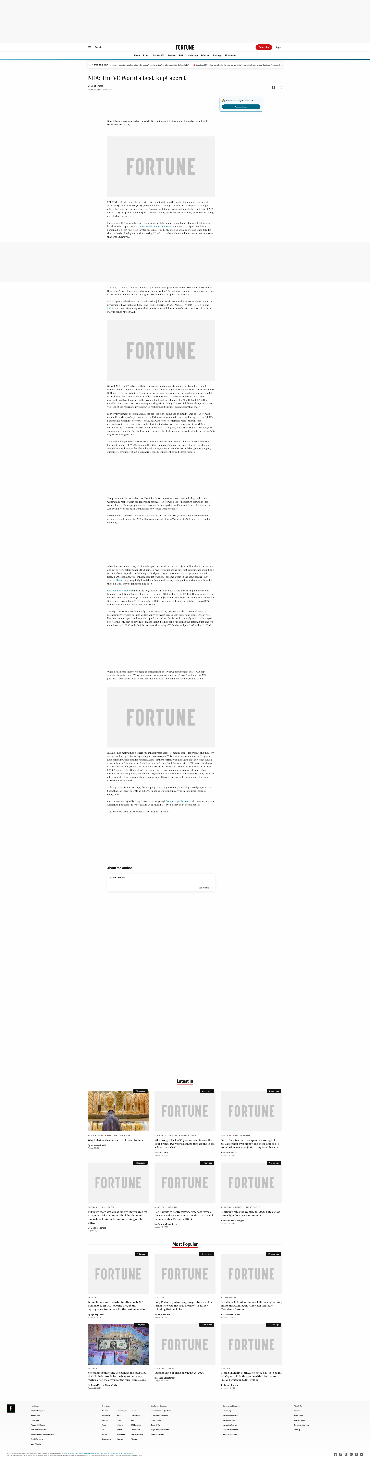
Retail (119, 1420)
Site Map (297, 1430)
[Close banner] (259, 100)
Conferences (135, 1430)
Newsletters (96, 1135)
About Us (297, 1411)
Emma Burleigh (231, 1385)
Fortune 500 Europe (38, 1425)
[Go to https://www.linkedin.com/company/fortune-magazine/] (346, 1454)
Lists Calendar (36, 1444)
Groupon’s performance (178, 801)
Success (226, 1135)
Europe (104, 1434)
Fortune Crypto (122, 1411)
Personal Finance (232, 1207)
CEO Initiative (136, 1425)
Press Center (298, 1415)
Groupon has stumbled (119, 590)
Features (134, 1411)
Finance (171, 55)
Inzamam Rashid (99, 1146)
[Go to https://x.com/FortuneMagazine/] (340, 1454)
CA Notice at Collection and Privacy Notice (95, 1453)
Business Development (230, 1430)
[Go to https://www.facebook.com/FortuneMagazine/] (335, 1454)
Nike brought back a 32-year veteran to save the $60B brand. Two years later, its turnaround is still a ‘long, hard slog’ (185, 1143)
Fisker (110, 308)
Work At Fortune (299, 1420)
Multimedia (230, 55)
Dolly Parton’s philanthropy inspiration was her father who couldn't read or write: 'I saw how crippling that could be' (183, 1305)
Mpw (132, 1420)
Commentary (228, 1298)
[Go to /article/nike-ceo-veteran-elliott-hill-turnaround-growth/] (185, 1111)
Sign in (279, 47)
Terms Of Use (155, 1425)
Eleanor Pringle (98, 1228)
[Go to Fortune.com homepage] (185, 47)
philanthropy (243, 1135)
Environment (106, 1439)
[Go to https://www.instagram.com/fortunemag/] (351, 1454)
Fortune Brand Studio (230, 1415)
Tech (181, 55)
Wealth (172, 1207)
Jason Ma (95, 1385)
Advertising (227, 1411)
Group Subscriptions (230, 1434)
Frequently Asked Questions (161, 1411)
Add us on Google (241, 107)
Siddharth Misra (232, 1315)
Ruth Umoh (162, 1153)
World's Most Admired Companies (42, 1434)
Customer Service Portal (159, 1415)
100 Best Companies (38, 1411)
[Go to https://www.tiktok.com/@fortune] (356, 1454)
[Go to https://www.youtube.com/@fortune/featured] (361, 1454)
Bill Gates (108, 1207)
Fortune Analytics (229, 1420)
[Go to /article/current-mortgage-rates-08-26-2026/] (251, 1183)
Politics (119, 1430)
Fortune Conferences (230, 1425)
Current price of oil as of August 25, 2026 (179, 1372)
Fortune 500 (158, 55)
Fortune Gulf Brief (118, 1135)
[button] (137, 55)
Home (137, 55)
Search (98, 47)
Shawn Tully (111, 1385)
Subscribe (264, 47)
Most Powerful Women (39, 1430)
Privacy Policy (156, 1420)
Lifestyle (205, 55)
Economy (93, 1207)
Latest (146, 55)
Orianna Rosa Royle (167, 1224)
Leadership (192, 55)
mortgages (253, 1207)
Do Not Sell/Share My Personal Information (120, 1453)
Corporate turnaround (181, 1135)
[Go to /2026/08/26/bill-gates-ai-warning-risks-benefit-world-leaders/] (118, 1183)
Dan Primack (97, 86)
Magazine (120, 1439)
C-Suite (159, 1135)
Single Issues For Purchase (160, 1430)
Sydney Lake (230, 1153)
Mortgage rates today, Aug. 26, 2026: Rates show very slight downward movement (250, 1213)
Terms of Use (67, 1453)
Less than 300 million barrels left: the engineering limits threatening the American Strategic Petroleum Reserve (197, 65)
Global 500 (35, 1420)
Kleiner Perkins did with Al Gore (154, 226)
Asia (103, 1430)
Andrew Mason (115, 580)
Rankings (217, 55)
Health (119, 1415)
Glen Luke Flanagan (234, 1221)
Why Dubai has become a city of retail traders (115, 1140)
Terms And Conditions (301, 1425)
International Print (157, 1434)
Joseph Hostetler (166, 1378)
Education (134, 1439)
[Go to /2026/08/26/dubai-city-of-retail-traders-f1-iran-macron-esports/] (118, 1111)
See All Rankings (37, 1439)
